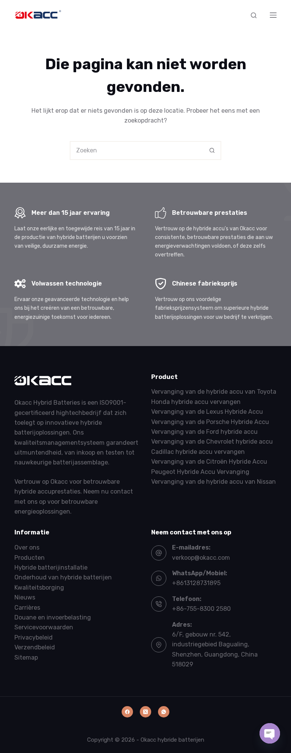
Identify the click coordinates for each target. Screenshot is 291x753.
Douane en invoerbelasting (52, 617)
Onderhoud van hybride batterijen (63, 577)
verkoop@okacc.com (201, 557)
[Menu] (273, 15)
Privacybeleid (33, 637)
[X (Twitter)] (145, 711)
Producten (29, 557)
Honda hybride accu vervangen (196, 401)
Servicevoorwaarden (43, 627)
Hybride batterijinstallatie (51, 567)
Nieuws (24, 597)
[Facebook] (127, 711)
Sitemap (26, 657)
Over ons (26, 547)
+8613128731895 (196, 583)
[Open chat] (270, 733)
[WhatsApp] (163, 711)
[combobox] (136, 150)
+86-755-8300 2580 (201, 608)
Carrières (27, 607)
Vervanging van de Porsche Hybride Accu (210, 421)
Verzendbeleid (34, 647)
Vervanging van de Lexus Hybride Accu (207, 411)
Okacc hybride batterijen (172, 739)
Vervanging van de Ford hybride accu (204, 431)
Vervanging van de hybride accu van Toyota (213, 391)
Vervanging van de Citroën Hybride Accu (209, 461)
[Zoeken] (254, 15)
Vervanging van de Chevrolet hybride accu (212, 441)
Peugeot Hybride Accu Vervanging (200, 471)
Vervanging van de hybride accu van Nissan (213, 481)
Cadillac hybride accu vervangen (198, 451)
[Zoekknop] (212, 150)
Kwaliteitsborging (39, 587)
